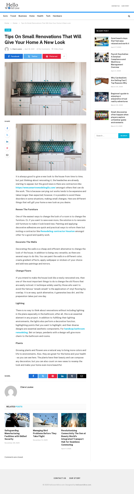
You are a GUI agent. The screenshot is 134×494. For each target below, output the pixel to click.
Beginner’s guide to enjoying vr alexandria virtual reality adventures (120, 97)
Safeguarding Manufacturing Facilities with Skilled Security (16, 434)
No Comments (44, 49)
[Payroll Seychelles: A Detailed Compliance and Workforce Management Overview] (102, 57)
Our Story (125, 6)
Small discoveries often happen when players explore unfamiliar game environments (120, 117)
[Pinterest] (7, 148)
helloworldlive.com (83, 485)
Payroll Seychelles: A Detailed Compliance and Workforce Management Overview (120, 60)
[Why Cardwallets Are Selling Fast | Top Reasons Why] (102, 81)
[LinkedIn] (7, 141)
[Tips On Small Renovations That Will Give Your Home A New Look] (45, 88)
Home (32, 16)
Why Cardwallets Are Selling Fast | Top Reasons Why (119, 80)
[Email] (7, 155)
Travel (13, 16)
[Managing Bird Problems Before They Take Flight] (45, 420)
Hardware (57, 16)
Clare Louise (17, 49)
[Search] (129, 16)
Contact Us (116, 6)
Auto (5, 16)
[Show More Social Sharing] (64, 56)
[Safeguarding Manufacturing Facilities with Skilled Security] (17, 420)
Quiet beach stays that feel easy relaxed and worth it (120, 41)
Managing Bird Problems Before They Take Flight (44, 433)
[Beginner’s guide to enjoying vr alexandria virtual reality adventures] (102, 97)
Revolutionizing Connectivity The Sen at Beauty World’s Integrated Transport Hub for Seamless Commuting (73, 437)
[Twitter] (7, 135)
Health (40, 16)
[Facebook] (7, 128)
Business (23, 16)
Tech (48, 16)
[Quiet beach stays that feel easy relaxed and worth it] (102, 41)
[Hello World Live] (12, 6)
